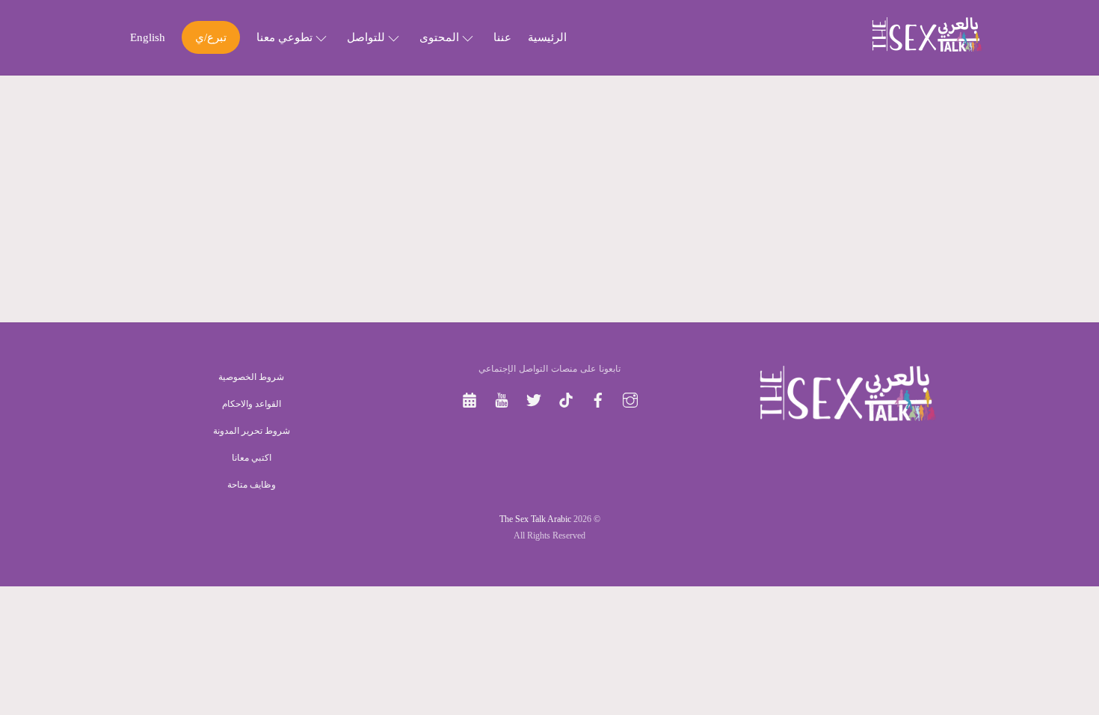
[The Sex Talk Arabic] (927, 46)
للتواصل (367, 37)
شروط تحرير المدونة (251, 431)
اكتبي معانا (251, 457)
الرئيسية (547, 37)
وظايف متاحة (251, 484)
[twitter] (534, 398)
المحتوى (440, 37)
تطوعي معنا (285, 37)
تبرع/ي (211, 37)
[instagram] (630, 398)
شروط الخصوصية (251, 377)
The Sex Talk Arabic (535, 519)
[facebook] (598, 398)
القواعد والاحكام (251, 404)
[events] (469, 398)
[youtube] (502, 398)
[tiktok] (566, 398)
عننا (502, 37)
